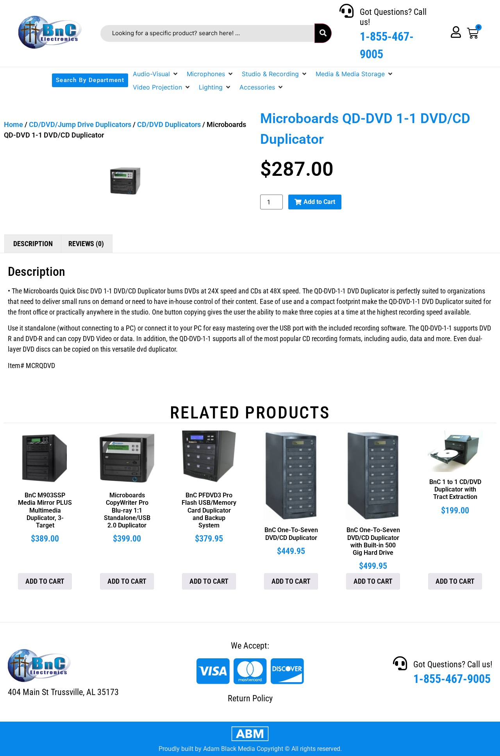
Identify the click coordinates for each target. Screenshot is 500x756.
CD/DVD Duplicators (169, 124)
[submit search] (323, 33)
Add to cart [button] (44, 581)
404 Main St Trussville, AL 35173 (63, 692)
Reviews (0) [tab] (86, 243)
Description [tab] (33, 243)
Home (13, 124)
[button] (156, 73)
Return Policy (250, 698)
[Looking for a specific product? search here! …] (207, 33)
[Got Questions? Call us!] (346, 11)
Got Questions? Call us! (452, 664)
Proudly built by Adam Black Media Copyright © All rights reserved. (250, 748)
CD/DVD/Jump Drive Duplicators (80, 124)
